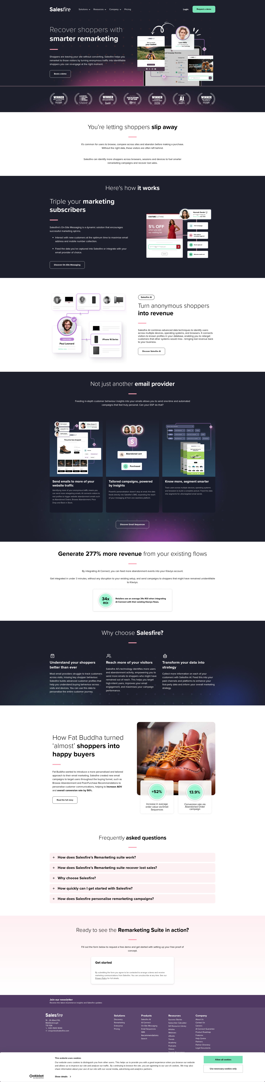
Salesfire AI (146, 1019)
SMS (143, 1032)
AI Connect (146, 1022)
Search (144, 1038)
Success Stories (175, 1019)
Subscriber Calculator (177, 1022)
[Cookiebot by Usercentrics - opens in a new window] (37, 1077)
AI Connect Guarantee (205, 1029)
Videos (171, 1049)
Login (185, 9)
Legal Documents (203, 1048)
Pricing (117, 1029)
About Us (200, 1019)
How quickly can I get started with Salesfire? (95, 888)
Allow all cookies (223, 1059)
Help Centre (201, 1038)
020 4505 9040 (55, 1028)
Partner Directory (203, 1044)
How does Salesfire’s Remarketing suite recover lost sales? (107, 867)
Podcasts (172, 1045)
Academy (172, 1042)
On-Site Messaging (149, 1025)
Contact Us (200, 1022)
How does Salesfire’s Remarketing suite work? (97, 857)
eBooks (171, 1036)
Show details (61, 1076)
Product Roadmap (203, 1032)
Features (199, 1035)
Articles (171, 1029)
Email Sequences (148, 1029)
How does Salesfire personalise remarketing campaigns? (106, 898)
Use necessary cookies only (223, 1068)
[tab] (132, 857)
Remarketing (119, 1022)
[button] (84, 9)
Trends (171, 1039)
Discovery (118, 1019)
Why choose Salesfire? (77, 878)
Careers (199, 1025)
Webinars (172, 1032)
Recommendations (149, 1035)
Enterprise (118, 1025)
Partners (199, 1041)
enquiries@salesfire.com (58, 1030)
